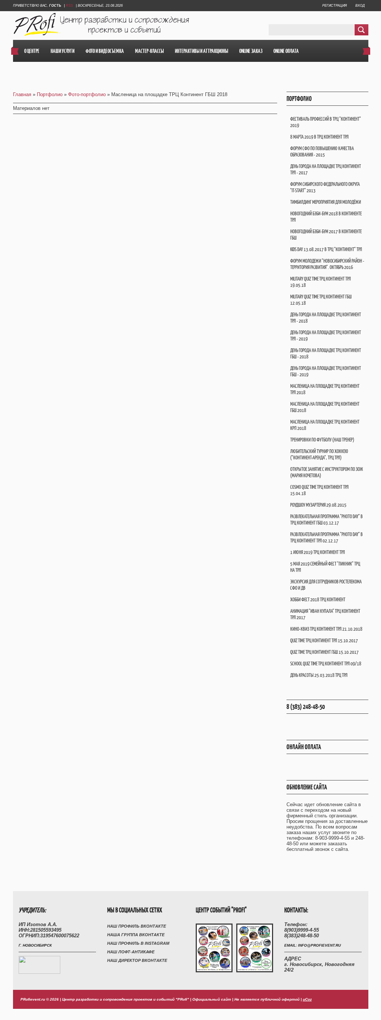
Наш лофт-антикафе (130, 952)
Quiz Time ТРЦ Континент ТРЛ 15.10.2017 (324, 640)
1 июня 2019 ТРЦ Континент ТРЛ (317, 552)
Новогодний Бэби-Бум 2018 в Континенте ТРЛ (326, 216)
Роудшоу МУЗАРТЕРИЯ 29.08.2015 (318, 505)
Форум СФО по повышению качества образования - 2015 (322, 151)
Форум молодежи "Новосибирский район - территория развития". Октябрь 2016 (327, 264)
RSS (69, 5)
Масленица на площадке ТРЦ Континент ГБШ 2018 (324, 407)
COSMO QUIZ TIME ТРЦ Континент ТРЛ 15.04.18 (319, 490)
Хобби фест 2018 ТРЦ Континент (317, 599)
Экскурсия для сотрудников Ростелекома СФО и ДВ (326, 585)
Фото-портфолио (87, 94)
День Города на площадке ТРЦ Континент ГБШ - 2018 (325, 353)
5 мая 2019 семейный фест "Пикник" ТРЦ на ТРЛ (325, 567)
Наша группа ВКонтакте (135, 934)
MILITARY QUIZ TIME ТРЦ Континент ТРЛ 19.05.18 (320, 282)
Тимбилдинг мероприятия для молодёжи (325, 202)
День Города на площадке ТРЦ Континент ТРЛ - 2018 (325, 317)
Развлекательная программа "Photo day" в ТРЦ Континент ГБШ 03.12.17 (326, 519)
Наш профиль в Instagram (138, 943)
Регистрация (334, 5)
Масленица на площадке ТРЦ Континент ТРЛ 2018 (324, 389)
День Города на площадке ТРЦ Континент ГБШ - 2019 (325, 371)
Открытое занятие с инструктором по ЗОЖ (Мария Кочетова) (326, 472)
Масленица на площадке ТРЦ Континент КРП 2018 (324, 425)
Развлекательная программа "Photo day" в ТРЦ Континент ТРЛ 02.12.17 (326, 537)
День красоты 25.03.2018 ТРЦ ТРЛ (319, 675)
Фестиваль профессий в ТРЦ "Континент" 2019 (325, 122)
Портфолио (50, 94)
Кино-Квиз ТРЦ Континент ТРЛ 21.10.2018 (326, 629)
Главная (22, 94)
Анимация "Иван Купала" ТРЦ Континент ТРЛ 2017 (325, 614)
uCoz (307, 999)
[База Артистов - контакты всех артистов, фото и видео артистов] (39, 972)
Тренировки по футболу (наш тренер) (322, 440)
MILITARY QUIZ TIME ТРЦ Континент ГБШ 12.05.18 (321, 300)
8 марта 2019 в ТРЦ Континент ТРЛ (319, 137)
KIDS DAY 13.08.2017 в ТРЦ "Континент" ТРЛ (326, 249)
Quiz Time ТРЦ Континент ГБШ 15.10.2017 (324, 652)
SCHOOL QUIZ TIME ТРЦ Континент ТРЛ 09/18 (325, 664)
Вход (360, 5)
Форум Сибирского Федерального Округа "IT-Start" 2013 (325, 187)
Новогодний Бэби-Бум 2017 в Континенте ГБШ (326, 234)
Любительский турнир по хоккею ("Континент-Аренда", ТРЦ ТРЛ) (319, 454)
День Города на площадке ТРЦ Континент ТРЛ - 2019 (325, 335)
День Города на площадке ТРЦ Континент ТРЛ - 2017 (325, 169)
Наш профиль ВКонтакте (136, 926)
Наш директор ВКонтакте (137, 960)
